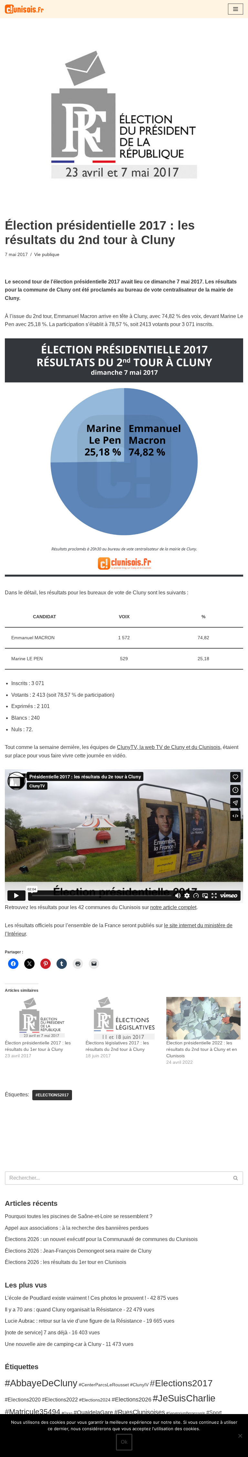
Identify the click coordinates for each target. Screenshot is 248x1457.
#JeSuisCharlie (184, 1398)
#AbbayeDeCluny (41, 1383)
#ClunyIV (139, 1384)
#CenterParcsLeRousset (104, 1384)
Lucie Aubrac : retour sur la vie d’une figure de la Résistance (73, 1321)
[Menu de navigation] (235, 9)
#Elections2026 (131, 1399)
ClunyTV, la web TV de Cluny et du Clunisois (168, 747)
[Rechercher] (236, 1178)
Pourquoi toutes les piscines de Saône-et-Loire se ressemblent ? (78, 1216)
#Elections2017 (52, 1095)
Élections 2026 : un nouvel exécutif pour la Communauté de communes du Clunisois (101, 1239)
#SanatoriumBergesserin (185, 1413)
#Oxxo (67, 1413)
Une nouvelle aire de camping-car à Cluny (53, 1344)
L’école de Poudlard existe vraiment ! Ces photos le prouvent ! (75, 1298)
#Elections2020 (23, 1399)
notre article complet (173, 907)
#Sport (214, 1412)
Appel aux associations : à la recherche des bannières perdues (77, 1228)
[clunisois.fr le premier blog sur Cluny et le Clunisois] (24, 9)
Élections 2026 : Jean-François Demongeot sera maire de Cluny (78, 1251)
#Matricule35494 (32, 1412)
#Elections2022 (60, 1399)
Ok (124, 1442)
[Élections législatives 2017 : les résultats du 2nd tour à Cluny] (123, 1018)
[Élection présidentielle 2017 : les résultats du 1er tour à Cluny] (42, 1018)
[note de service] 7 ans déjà (36, 1332)
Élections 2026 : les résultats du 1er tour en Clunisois (65, 1262)
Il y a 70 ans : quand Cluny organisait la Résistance (63, 1309)
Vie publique (46, 254)
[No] (240, 1435)
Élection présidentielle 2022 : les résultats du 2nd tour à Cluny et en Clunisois (201, 1049)
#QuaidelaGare (93, 1412)
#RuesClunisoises (139, 1412)
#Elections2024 (94, 1400)
